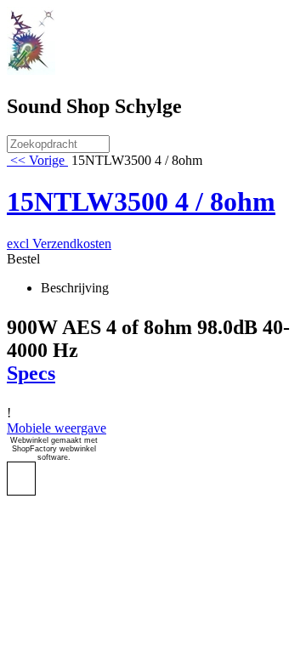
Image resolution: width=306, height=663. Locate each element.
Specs (31, 373)
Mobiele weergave (56, 428)
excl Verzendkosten (59, 243)
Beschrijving (75, 287)
